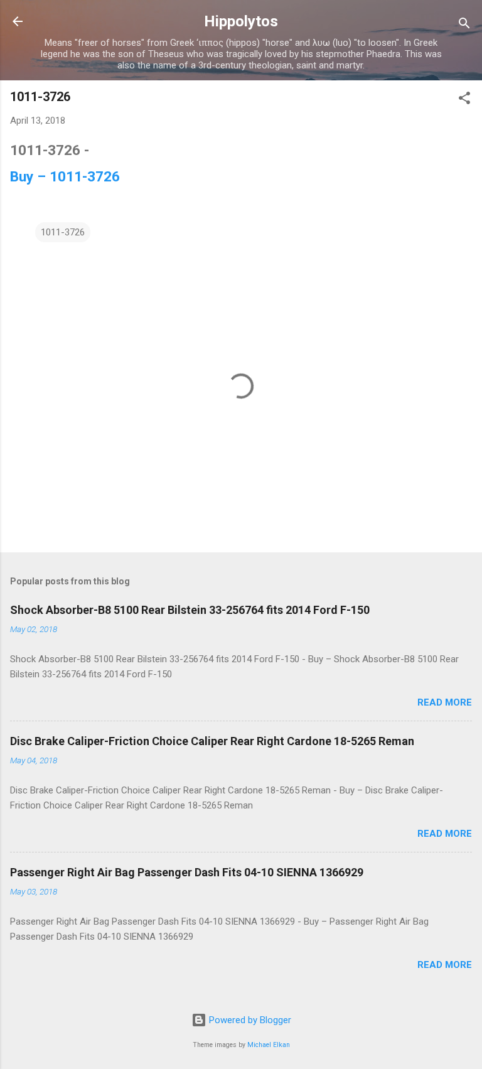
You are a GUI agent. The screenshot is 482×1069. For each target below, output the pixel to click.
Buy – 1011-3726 (65, 176)
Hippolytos (241, 21)
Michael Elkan (268, 1045)
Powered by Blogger (248, 1020)
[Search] (464, 25)
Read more (444, 702)
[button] (464, 100)
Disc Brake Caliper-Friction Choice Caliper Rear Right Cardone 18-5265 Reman (212, 741)
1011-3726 (63, 232)
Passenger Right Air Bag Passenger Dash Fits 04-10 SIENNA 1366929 (186, 872)
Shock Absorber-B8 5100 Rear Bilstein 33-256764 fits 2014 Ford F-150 (190, 609)
